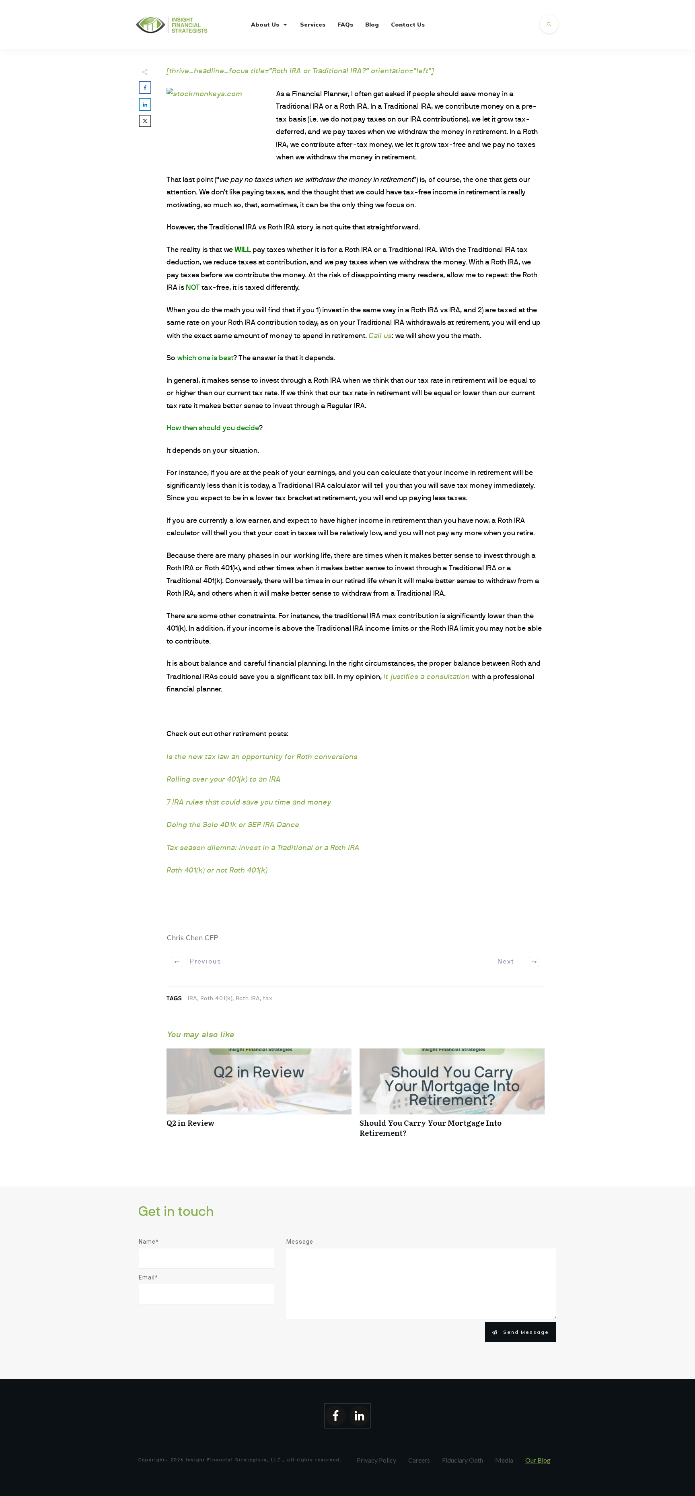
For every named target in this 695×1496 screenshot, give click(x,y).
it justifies (401, 676)
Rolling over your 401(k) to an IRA (224, 779)
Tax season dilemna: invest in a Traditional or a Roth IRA (263, 847)
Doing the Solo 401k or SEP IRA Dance (233, 824)
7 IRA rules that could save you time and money (249, 802)
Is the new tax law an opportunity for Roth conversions (262, 756)
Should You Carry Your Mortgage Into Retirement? (452, 1097)
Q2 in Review (259, 1097)
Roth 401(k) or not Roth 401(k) (217, 870)
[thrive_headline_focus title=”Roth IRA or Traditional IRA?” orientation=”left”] (300, 70)
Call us (380, 335)
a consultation (446, 676)
